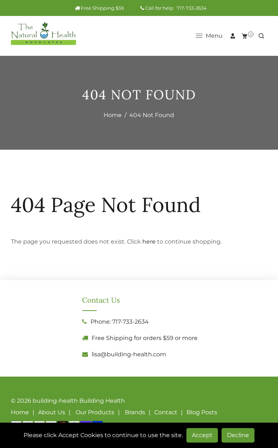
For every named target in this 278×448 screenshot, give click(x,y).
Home (113, 115)
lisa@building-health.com (129, 354)
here (149, 241)
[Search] (261, 35)
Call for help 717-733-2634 (175, 8)
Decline (238, 435)
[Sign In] (232, 35)
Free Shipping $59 (108, 8)
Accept (202, 435)
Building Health (102, 400)
